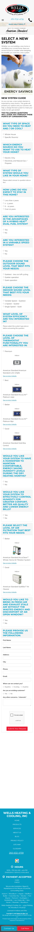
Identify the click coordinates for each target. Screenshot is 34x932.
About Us (17, 832)
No (6, 233)
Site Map (17, 844)
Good (7, 429)
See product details (10, 376)
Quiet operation (11, 280)
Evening (16, 687)
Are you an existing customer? (14, 690)
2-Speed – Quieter (12, 304)
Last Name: (7, 647)
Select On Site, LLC (22, 913)
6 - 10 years (9, 206)
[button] (17, 729)
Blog (17, 836)
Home (17, 820)
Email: (5, 676)
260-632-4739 (16, 852)
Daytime (8, 687)
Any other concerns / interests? (14, 697)
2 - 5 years (9, 203)
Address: (6, 655)
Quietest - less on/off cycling (16, 274)
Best (6, 380)
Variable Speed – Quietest (15, 301)
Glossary (17, 849)
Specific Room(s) (11, 137)
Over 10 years (10, 209)
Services (17, 828)
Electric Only (10, 158)
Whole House (10, 134)
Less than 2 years (12, 200)
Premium (8, 351)
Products (17, 824)
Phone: (5, 669)
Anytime (25, 687)
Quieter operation (12, 277)
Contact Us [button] (9, 928)
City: (4, 662)
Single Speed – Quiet (13, 307)
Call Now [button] (25, 928)
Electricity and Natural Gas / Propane (16, 162)
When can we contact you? (13, 683)
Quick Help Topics (16, 24)
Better (7, 405)
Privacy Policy (17, 840)
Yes (6, 230)
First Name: (7, 640)
